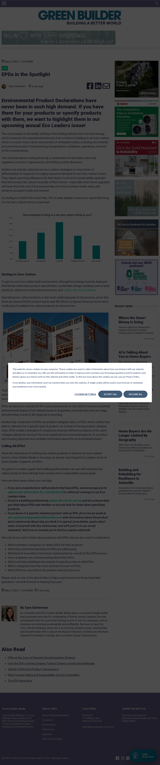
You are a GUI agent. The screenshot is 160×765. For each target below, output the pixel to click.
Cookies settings (85, 394)
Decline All (135, 394)
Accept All (110, 394)
